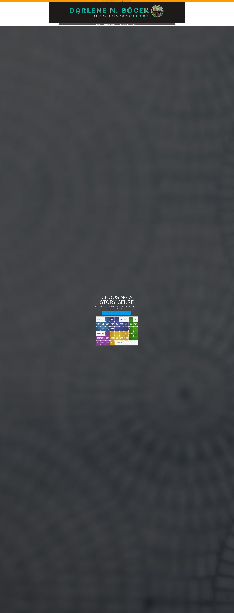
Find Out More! (133, 24)
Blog (118, 24)
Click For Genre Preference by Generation (116, 313)
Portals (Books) (97, 24)
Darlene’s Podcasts (124, 24)
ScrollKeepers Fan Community (109, 24)
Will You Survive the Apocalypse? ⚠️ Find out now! (117, 0)
